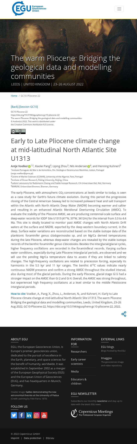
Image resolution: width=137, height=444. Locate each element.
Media (75, 371)
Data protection (32, 438)
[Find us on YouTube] (44, 416)
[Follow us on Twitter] (14, 416)
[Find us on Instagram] (36, 416)
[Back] (14, 107)
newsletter (102, 400)
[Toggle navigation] (119, 9)
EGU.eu (50, 438)
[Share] (123, 315)
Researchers (79, 351)
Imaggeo (106, 358)
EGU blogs (107, 347)
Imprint (15, 438)
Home (14, 95)
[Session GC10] (28, 107)
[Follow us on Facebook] (21, 416)
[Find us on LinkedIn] (29, 416)
